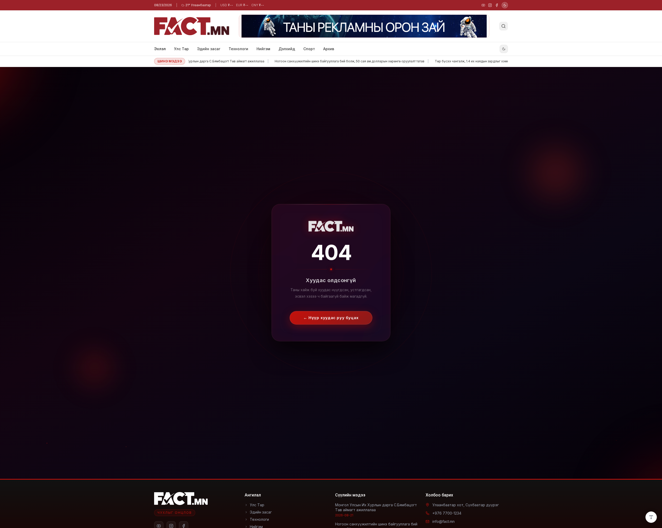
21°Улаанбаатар (198, 5)
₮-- (226, 5)
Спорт (309, 49)
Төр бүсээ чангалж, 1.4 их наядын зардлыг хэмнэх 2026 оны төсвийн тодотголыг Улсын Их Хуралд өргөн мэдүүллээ (504, 61)
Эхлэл (160, 49)
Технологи (238, 49)
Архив (328, 49)
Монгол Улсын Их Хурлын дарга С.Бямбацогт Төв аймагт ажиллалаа (191, 61)
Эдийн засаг (208, 49)
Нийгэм (263, 49)
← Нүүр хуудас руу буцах (331, 312)
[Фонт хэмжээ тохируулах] (651, 517)
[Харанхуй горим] (505, 5)
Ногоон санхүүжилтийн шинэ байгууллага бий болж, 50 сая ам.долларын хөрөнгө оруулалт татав (329, 61)
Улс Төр (181, 49)
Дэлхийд (287, 49)
